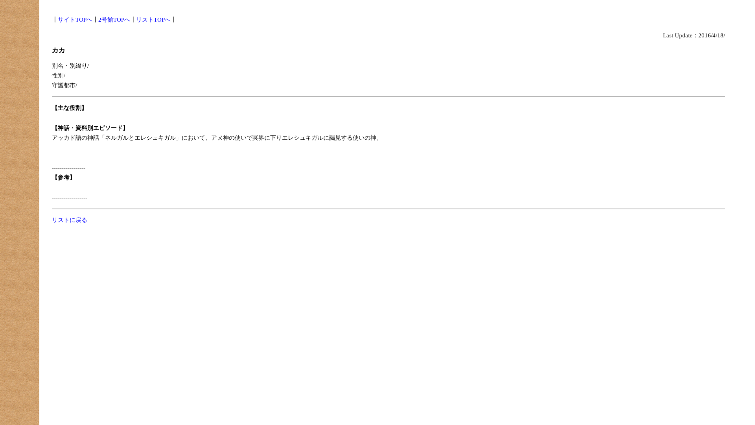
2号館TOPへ (114, 20)
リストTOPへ (153, 20)
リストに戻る (69, 220)
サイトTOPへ (75, 20)
